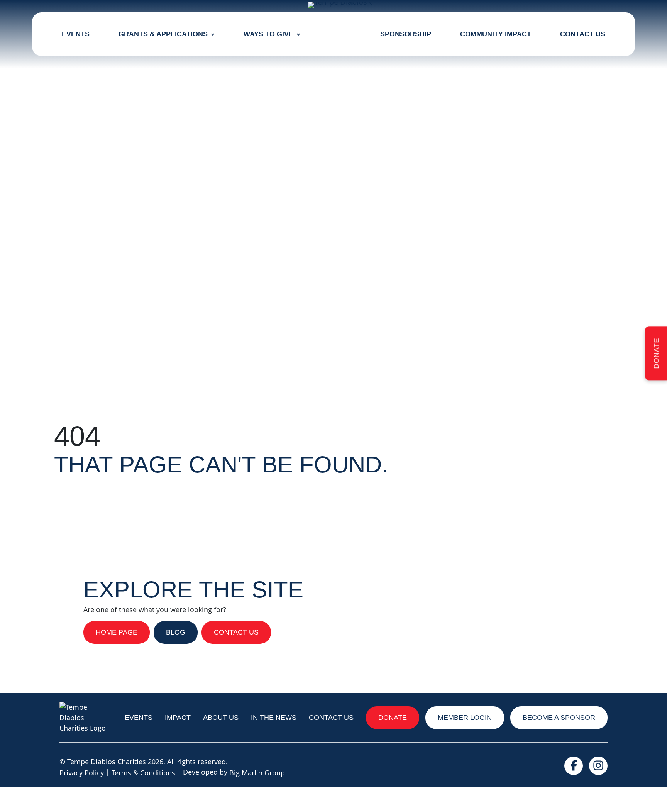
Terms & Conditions (143, 772)
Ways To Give (268, 34)
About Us (221, 717)
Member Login (465, 717)
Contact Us (582, 34)
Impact (178, 717)
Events (76, 34)
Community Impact (495, 34)
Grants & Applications (163, 34)
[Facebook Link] (573, 767)
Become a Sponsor (559, 717)
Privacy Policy (81, 772)
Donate (656, 353)
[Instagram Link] (598, 767)
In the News (273, 717)
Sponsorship (405, 34)
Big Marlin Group (257, 772)
